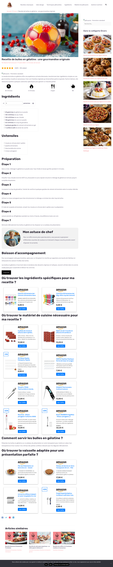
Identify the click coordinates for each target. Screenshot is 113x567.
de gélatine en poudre (16, 112)
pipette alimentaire (11, 146)
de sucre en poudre (16, 120)
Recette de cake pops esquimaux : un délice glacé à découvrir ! (39, 547)
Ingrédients (68, 5)
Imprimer (6, 272)
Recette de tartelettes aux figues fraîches (95, 55)
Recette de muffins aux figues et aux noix (95, 78)
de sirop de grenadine (16, 122)
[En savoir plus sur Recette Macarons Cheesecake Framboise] (16, 538)
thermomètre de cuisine (13, 148)
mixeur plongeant (11, 151)
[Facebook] (2, 517)
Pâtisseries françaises (11, 550)
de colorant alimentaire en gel (20, 125)
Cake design (40, 5)
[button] (106, 5)
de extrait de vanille (16, 128)
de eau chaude (14, 117)
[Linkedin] (13, 517)
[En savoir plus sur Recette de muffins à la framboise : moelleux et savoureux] (64, 538)
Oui (46, 564)
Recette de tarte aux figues (91, 125)
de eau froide (14, 115)
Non (51, 564)
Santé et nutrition (96, 5)
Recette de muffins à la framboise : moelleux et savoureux (62, 547)
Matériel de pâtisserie (81, 5)
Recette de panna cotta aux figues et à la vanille (97, 101)
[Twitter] (6, 517)
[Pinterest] (10, 517)
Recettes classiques (26, 5)
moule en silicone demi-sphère (15, 143)
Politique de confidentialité (61, 564)
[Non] (111, 563)
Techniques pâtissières (54, 5)
